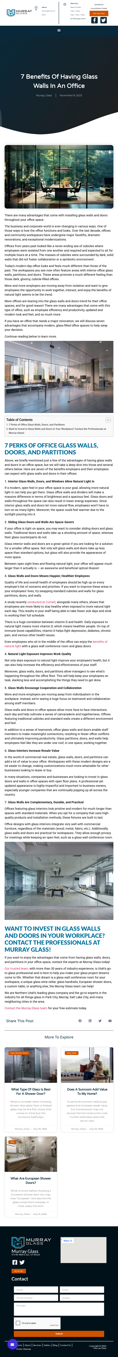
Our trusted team (16, 968)
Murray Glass (25, 1251)
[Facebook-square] (15, 1262)
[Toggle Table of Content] (106, 420)
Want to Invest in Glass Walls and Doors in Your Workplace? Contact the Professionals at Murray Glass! (57, 430)
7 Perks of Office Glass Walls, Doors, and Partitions (37, 424)
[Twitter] (103, 20)
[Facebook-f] (94, 20)
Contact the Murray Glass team (26, 1008)
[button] (59, 30)
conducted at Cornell (41, 602)
